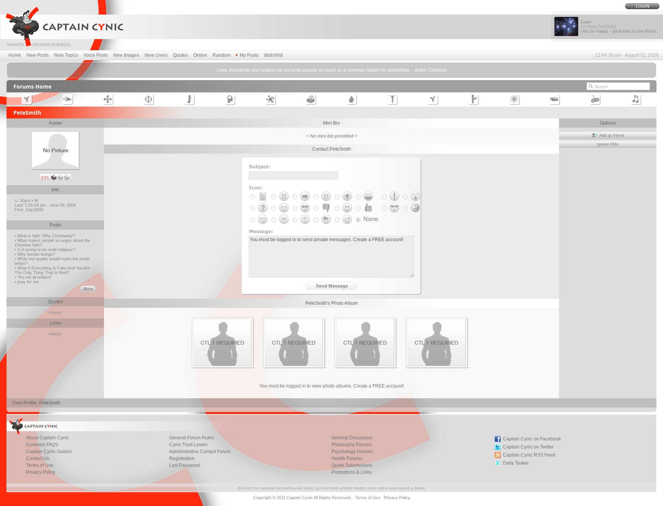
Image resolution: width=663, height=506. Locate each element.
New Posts (37, 55)
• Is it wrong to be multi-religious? (45, 249)
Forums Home (32, 86)
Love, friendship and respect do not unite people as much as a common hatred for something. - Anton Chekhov (332, 70)
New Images (126, 55)
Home (14, 55)
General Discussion (352, 437)
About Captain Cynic (47, 437)
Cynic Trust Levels (188, 444)
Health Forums (347, 458)
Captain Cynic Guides (49, 451)
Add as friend (611, 135)
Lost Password (184, 465)
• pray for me (27, 281)
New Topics (66, 55)
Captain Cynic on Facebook (532, 439)
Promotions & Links (352, 472)
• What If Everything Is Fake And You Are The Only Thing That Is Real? (52, 270)
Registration (182, 458)
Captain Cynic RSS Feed (529, 455)
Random (222, 55)
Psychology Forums (352, 451)
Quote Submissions (352, 465)
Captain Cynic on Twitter (528, 447)
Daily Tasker (516, 463)
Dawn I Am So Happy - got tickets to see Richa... (620, 26)
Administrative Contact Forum (200, 451)
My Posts (249, 55)
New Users (156, 55)
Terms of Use (39, 465)
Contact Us (37, 458)
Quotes (180, 55)
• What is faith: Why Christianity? (45, 235)
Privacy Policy (40, 472)
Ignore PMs (607, 144)
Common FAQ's (42, 444)
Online (200, 55)
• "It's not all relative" (33, 277)
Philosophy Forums (352, 444)
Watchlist (273, 55)
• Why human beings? (35, 254)
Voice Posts (96, 55)
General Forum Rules (191, 437)
